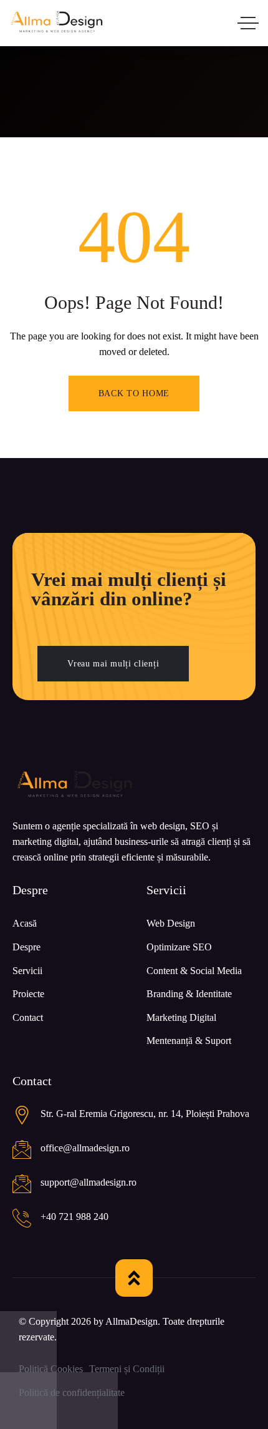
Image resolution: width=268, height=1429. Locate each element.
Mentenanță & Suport (188, 1040)
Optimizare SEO (179, 947)
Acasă (24, 923)
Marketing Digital (181, 1017)
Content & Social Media (194, 970)
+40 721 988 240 (74, 1216)
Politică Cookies (51, 1368)
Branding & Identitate (189, 993)
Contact (27, 1017)
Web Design (170, 923)
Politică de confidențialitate (72, 1392)
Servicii (27, 970)
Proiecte (28, 993)
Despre (26, 947)
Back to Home (134, 393)
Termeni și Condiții (127, 1368)
